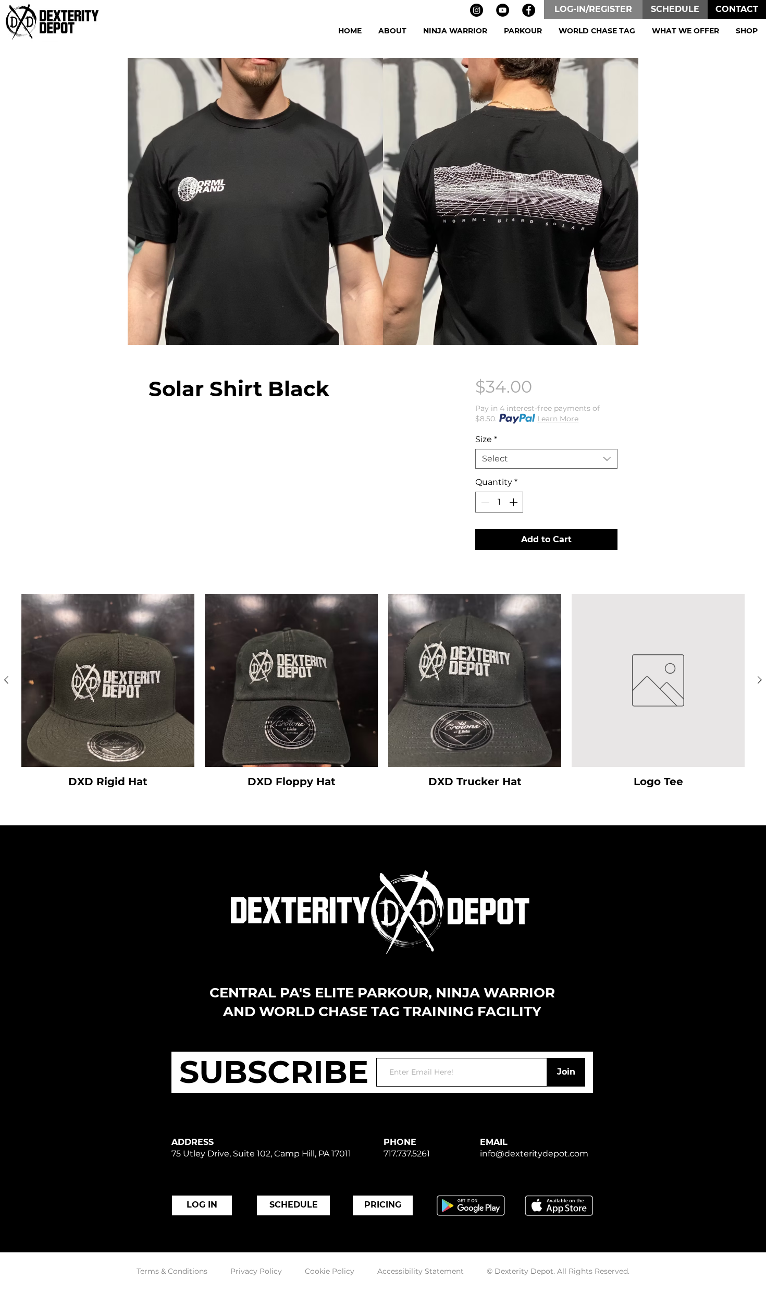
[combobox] (546, 459)
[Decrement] (484, 502)
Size (486, 439)
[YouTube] (502, 10)
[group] (383, 697)
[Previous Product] (6, 680)
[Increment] (514, 502)
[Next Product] (759, 680)
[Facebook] (528, 10)
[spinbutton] (499, 502)
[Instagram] (476, 10)
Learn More (557, 418)
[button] (392, 30)
